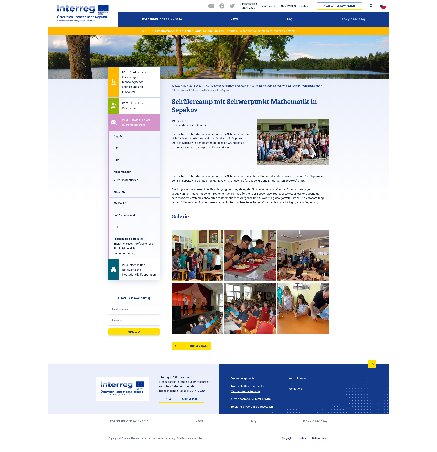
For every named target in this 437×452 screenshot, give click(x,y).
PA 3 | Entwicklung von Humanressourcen (136, 122)
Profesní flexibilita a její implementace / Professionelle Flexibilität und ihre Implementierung (133, 246)
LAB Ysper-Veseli (125, 215)
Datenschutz (319, 438)
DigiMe (118, 136)
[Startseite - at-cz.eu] (83, 13)
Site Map (302, 438)
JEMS (304, 6)
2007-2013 (268, 6)
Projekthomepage (197, 346)
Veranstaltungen (127, 180)
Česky (383, 6)
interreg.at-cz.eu (284, 31)
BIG (116, 148)
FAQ (289, 19)
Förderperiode (248, 6)
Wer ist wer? (296, 388)
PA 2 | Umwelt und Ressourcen (133, 106)
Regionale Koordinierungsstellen (252, 406)
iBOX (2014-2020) (353, 19)
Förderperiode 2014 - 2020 (162, 19)
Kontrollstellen (297, 378)
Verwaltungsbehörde (244, 378)
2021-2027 (220, 31)
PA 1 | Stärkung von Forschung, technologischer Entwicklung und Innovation (134, 82)
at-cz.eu (176, 85)
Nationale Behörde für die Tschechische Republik (247, 388)
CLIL (116, 227)
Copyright (287, 438)
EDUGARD (120, 203)
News (234, 19)
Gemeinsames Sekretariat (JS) (251, 399)
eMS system (288, 6)
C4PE (117, 160)
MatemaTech (122, 171)
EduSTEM (120, 191)
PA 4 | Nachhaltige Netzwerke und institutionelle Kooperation (139, 269)
